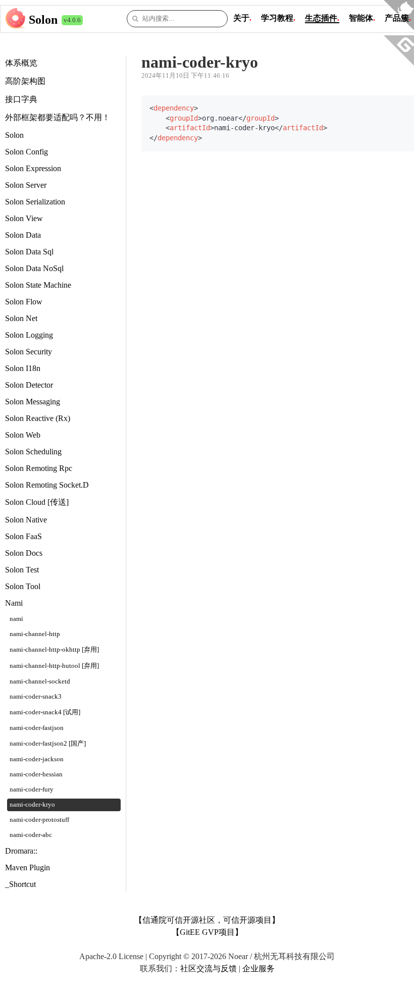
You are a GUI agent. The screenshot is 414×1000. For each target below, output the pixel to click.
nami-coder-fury (32, 789)
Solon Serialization (35, 201)
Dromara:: (21, 851)
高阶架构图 (25, 81)
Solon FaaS (23, 536)
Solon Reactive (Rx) (37, 418)
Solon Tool (22, 586)
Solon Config (26, 151)
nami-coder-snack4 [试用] (45, 712)
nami (16, 618)
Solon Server (25, 185)
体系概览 (21, 63)
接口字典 (21, 99)
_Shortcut (20, 884)
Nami (14, 603)
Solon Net (21, 318)
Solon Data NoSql (34, 268)
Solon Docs (23, 553)
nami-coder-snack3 (36, 696)
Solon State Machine (38, 285)
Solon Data (23, 235)
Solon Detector (29, 385)
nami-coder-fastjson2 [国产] (48, 743)
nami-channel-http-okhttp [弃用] (54, 649)
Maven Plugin (27, 867)
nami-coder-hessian (36, 774)
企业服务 (258, 968)
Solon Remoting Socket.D (47, 485)
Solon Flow (23, 301)
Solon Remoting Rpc (38, 468)
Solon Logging (29, 335)
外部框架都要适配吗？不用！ (57, 117)
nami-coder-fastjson (37, 727)
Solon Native (26, 519)
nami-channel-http (35, 634)
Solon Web (22, 435)
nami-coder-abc (31, 834)
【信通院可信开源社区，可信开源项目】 (207, 920)
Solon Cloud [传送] (37, 502)
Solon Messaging (32, 401)
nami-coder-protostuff (39, 819)
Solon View (24, 218)
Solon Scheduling (33, 451)
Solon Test (22, 569)
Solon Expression (33, 168)
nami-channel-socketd (40, 681)
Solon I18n (22, 368)
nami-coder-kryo (32, 804)
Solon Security (28, 351)
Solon (43, 19)
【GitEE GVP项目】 (207, 932)
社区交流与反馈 (208, 968)
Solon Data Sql (29, 251)
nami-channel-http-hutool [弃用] (54, 665)
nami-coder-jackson (37, 759)
